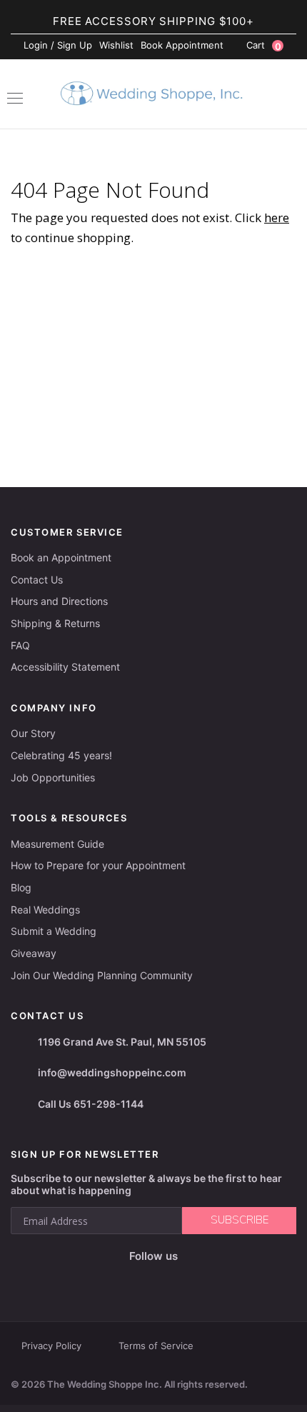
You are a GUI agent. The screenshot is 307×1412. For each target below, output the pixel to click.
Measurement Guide (57, 844)
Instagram (131, 1279)
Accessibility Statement (65, 667)
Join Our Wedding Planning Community (102, 975)
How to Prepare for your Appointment (98, 865)
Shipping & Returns (55, 623)
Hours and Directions (59, 601)
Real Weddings (45, 909)
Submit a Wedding (53, 931)
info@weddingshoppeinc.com (112, 1072)
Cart (263, 45)
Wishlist (116, 45)
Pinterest (199, 1279)
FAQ (20, 645)
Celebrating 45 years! (61, 755)
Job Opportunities (53, 777)
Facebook (102, 1279)
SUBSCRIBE (239, 1220)
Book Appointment (182, 45)
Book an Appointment (61, 557)
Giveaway (33, 953)
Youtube (164, 1279)
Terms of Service (156, 1345)
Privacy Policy (51, 1345)
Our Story (33, 733)
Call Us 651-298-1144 (91, 1104)
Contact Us (37, 580)
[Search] (289, 96)
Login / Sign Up (58, 45)
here (276, 217)
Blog (21, 887)
